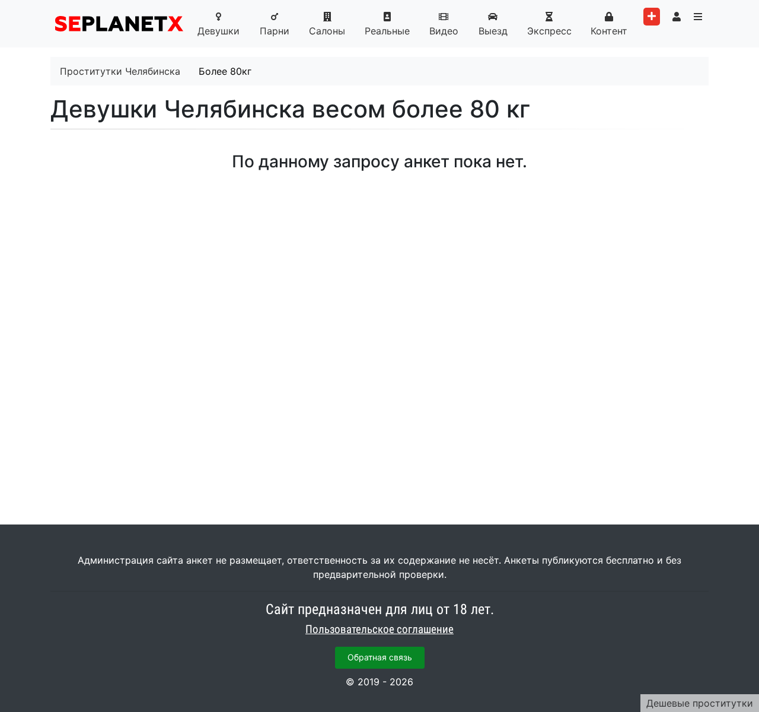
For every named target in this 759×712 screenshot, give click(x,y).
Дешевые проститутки (699, 703)
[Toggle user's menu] (676, 16)
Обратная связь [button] (379, 657)
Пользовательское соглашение (379, 629)
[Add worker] (651, 17)
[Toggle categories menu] (698, 16)
